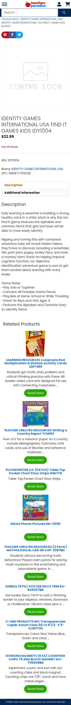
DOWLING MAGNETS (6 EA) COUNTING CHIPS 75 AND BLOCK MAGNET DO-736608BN (35, 659)
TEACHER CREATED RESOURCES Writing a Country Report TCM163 (35, 432)
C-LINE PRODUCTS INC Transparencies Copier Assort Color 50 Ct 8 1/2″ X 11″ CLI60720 (35, 624)
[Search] (64, 13)
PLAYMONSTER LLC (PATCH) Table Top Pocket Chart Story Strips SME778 (35, 471)
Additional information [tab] (22, 193)
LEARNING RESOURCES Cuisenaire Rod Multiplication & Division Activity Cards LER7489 (35, 363)
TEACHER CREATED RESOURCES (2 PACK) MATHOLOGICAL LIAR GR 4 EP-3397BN (35, 548)
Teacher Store (9, 19)
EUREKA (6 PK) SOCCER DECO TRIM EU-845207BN (36, 588)
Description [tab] (13, 185)
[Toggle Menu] (4, 4)
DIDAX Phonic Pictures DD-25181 (35, 524)
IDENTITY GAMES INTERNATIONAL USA (41, 19)
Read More (35, 393)
